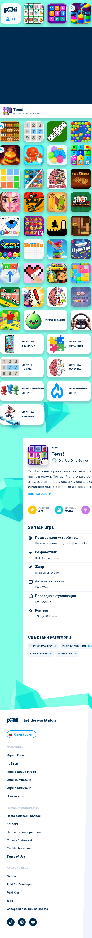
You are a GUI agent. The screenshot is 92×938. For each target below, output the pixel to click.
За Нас (12, 876)
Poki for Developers (20, 884)
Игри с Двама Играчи (22, 771)
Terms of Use (16, 856)
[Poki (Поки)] (10, 10)
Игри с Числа (41, 653)
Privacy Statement (19, 840)
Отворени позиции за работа (27, 909)
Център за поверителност (25, 832)
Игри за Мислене (19, 779)
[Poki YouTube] (33, 922)
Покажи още (37, 493)
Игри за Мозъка (43, 646)
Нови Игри (67, 653)
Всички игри (15, 796)
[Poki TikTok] (11, 922)
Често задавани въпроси (24, 815)
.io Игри (12, 763)
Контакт (12, 824)
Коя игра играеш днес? (13, 19)
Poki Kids (13, 892)
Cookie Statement (19, 848)
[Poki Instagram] (22, 922)
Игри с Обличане (19, 788)
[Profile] (7, 19)
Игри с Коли (15, 755)
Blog (10, 900)
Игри (55, 447)
